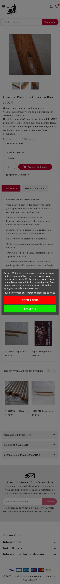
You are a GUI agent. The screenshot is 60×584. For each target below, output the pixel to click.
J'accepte (30, 308)
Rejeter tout (30, 300)
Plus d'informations (15, 292)
